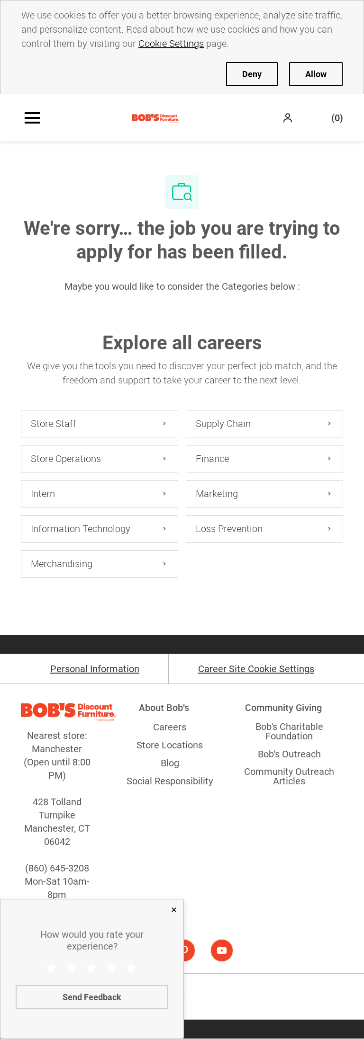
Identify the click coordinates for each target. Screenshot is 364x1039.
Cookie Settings (171, 43)
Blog (170, 763)
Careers (169, 727)
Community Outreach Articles (289, 776)
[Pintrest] (184, 950)
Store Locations (169, 745)
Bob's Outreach (289, 754)
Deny (252, 74)
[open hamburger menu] (32, 118)
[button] (288, 118)
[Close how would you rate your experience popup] (174, 910)
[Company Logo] (155, 118)
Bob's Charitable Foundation (289, 731)
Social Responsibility (170, 781)
